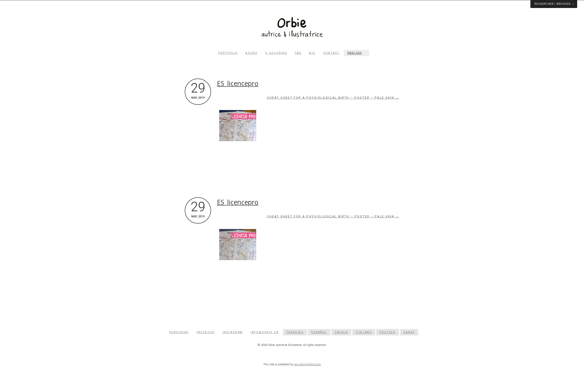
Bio (312, 53)
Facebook (206, 332)
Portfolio (228, 53)
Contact (331, 53)
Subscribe (179, 332)
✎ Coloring (276, 53)
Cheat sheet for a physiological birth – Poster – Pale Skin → (333, 97)
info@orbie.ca (264, 332)
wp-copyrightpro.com (307, 364)
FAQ (298, 53)
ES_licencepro (237, 83)
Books (251, 53)
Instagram (233, 332)
